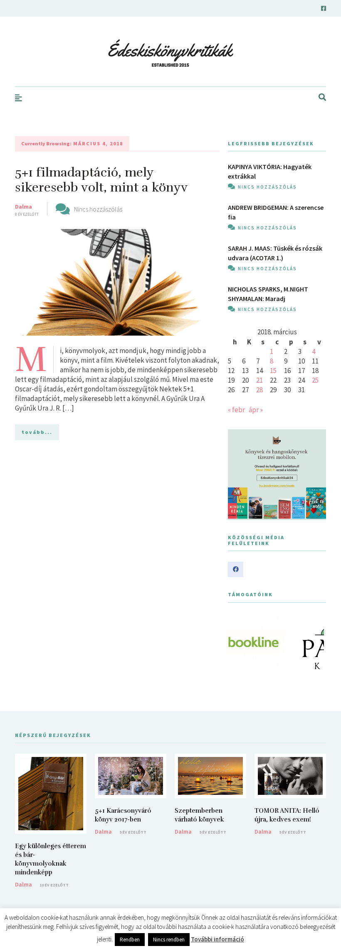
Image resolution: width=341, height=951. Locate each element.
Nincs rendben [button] (169, 939)
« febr (236, 409)
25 (315, 380)
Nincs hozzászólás (98, 209)
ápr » (256, 409)
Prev (238, 644)
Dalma (23, 206)
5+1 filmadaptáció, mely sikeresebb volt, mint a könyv (101, 180)
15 (273, 370)
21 (259, 380)
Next (315, 644)
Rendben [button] (130, 939)
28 (259, 389)
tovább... (37, 432)
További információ (217, 939)
